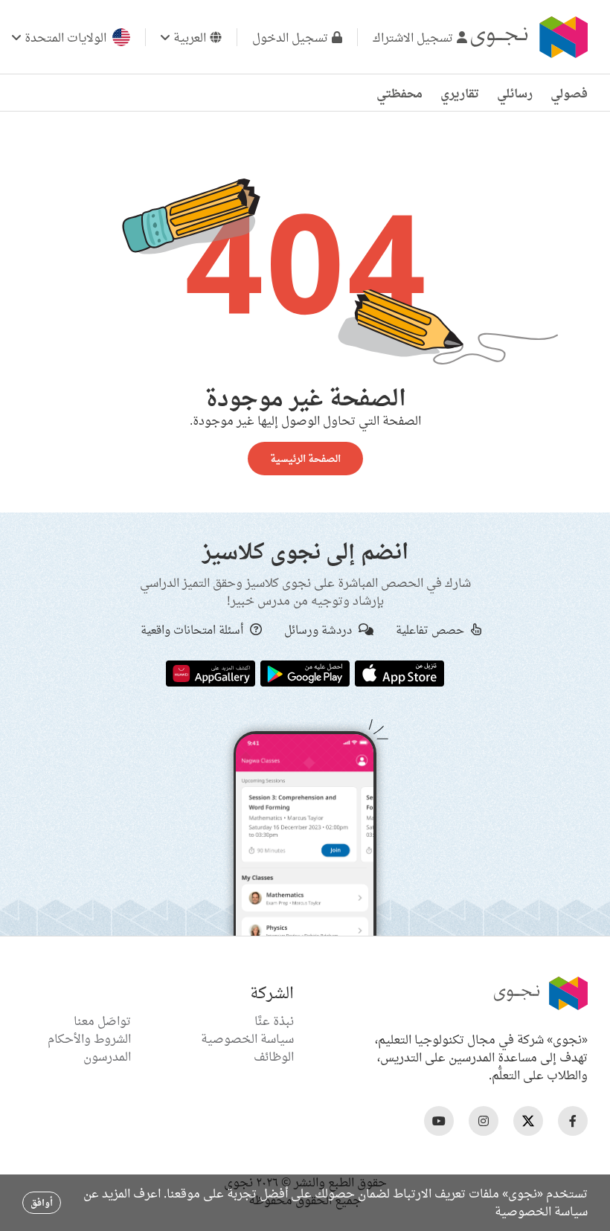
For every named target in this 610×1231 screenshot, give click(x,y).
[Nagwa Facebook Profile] (573, 1121)
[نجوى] (527, 37)
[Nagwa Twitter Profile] (528, 1121)
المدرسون (107, 1056)
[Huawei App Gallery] (210, 672)
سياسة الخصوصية (247, 1038)
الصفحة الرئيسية (305, 458)
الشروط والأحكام (89, 1038)
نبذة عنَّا (274, 1020)
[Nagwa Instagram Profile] (483, 1121)
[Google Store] (305, 672)
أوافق (41, 1202)
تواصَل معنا (102, 1020)
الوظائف (274, 1056)
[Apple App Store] (399, 672)
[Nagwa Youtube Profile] (439, 1121)
